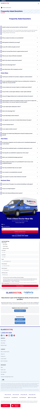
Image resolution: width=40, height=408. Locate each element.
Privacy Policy (7, 283)
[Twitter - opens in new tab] (4, 335)
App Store (21, 319)
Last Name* (4, 254)
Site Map (2, 374)
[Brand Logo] (20, 329)
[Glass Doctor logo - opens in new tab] (14, 292)
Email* (3, 259)
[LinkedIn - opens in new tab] (11, 335)
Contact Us (3, 356)
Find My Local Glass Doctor (20, 231)
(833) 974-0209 (23, 236)
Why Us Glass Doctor (5, 351)
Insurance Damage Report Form (7, 376)
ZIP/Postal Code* (5, 272)
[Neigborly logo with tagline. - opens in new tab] (29, 292)
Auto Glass (5, 244)
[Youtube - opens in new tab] (7, 335)
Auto (4, 224)
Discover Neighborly (19, 310)
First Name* (4, 250)
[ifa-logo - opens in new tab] (3, 379)
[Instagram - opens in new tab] (9, 335)
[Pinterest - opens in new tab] (14, 335)
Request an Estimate (20, 285)
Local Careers (3, 358)
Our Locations (3, 372)
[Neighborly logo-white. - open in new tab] (3, 0)
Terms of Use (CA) (16, 394)
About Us (3, 354)
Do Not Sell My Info (22, 397)
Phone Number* (4, 263)
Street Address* (4, 268)
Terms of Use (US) (8, 394)
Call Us (6, 405)
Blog (2, 367)
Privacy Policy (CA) (32, 394)
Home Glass (5, 246)
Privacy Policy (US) (24, 394)
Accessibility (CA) (15, 397)
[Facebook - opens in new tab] (1, 335)
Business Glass (6, 248)
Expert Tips (3, 369)
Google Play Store (20, 322)
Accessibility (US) (7, 397)
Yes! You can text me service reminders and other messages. (13, 277)
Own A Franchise (4, 361)
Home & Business (6, 226)
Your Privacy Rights (32, 397)
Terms (2, 283)
